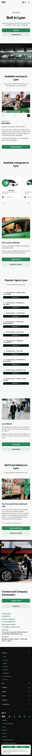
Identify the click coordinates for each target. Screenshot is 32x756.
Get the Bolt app (16, 147)
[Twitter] (14, 716)
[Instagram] (19, 716)
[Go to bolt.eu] (4, 2)
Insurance (4, 730)
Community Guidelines (7, 740)
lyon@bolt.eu (6, 616)
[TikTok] (29, 716)
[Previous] (3, 115)
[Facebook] (9, 716)
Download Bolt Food (16, 528)
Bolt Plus (5, 679)
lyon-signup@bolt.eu (8, 621)
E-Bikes (5, 663)
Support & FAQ (16, 600)
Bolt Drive (5, 666)
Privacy (4, 726)
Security (4, 736)
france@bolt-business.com (11, 627)
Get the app (16, 444)
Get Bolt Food (16, 34)
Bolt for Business (7, 676)
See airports (16, 449)
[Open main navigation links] (28, 2)
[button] (16, 653)
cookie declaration (22, 751)
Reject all (23, 747)
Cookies (4, 733)
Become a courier (16, 264)
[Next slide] (28, 203)
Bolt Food (5, 670)
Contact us (16, 606)
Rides (4, 656)
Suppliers (4, 720)
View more (15, 297)
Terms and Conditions (7, 723)
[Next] (28, 115)
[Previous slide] (3, 203)
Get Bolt (16, 30)
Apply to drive (16, 259)
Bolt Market (6, 673)
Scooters (5, 660)
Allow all (9, 747)
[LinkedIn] (24, 716)
